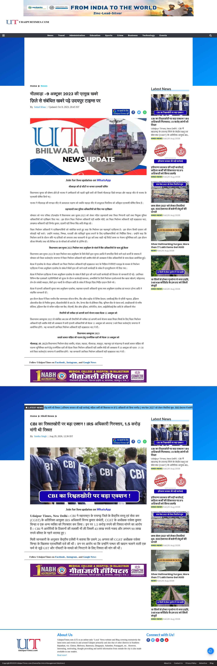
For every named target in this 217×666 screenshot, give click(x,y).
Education (95, 35)
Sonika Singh (40, 436)
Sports (108, 35)
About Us (64, 635)
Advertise (203, 663)
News (50, 35)
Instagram (72, 362)
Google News (89, 362)
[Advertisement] (108, 58)
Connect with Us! (160, 635)
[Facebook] (148, 640)
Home (33, 85)
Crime (120, 35)
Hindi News (47, 416)
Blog (211, 663)
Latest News (161, 89)
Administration (77, 35)
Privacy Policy (191, 663)
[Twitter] (153, 640)
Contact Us (178, 663)
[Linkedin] (162, 640)
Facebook (60, 362)
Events (163, 35)
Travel (61, 35)
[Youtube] (166, 640)
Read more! (62, 655)
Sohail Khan (40, 107)
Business (133, 35)
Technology (148, 35)
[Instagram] (157, 640)
